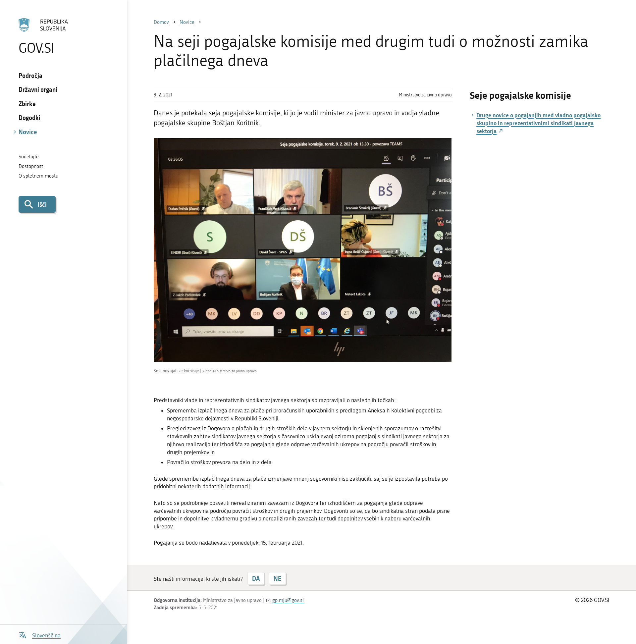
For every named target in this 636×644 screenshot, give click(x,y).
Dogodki (29, 117)
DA (256, 578)
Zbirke (27, 103)
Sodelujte (29, 157)
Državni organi (38, 89)
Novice (28, 132)
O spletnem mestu (38, 176)
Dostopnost (31, 166)
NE (277, 578)
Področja (30, 75)
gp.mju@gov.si (288, 600)
